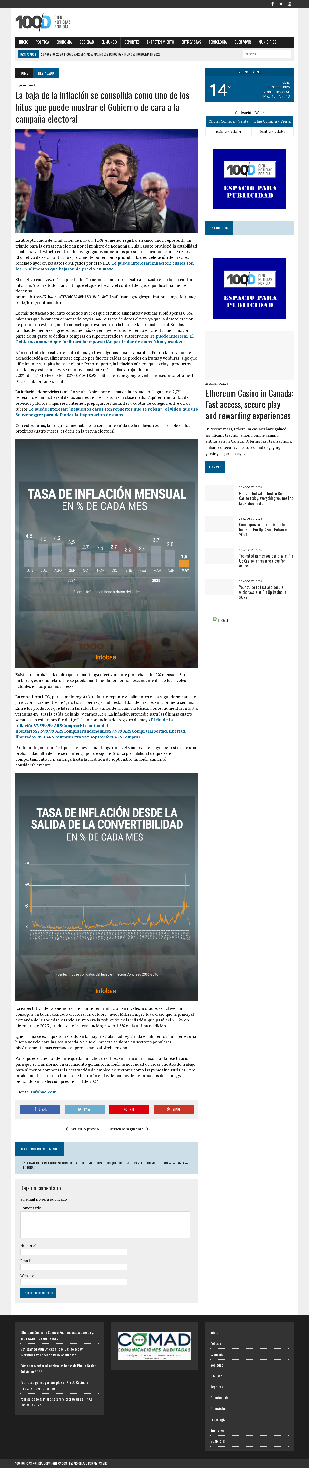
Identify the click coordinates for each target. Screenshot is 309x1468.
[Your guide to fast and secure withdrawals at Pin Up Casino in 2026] (219, 592)
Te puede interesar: (104, 266)
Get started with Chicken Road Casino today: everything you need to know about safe (266, 498)
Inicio (23, 42)
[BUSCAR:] (267, 54)
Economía (64, 42)
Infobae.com (43, 1092)
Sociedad (86, 42)
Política (42, 42)
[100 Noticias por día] (59, 22)
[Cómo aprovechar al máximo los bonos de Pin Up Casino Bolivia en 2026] (219, 529)
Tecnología (218, 42)
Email (25, 1260)
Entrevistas (191, 42)
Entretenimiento (160, 42)
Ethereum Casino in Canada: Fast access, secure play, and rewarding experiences (249, 404)
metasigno (101, 1463)
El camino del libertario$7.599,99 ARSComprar (61, 728)
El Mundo (109, 42)
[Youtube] (290, 3)
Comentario (30, 1208)
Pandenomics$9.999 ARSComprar (115, 731)
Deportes (132, 42)
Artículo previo (84, 1129)
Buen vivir (242, 42)
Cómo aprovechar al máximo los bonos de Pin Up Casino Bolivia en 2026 (263, 530)
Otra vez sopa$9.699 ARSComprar (106, 737)
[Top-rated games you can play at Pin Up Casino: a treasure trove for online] (219, 560)
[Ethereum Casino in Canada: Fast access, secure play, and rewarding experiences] (249, 377)
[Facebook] (272, 3)
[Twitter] (281, 3)
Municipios (267, 42)
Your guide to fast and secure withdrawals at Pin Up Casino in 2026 (262, 592)
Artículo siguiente (127, 1129)
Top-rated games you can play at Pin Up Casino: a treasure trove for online (266, 561)
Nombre (27, 1245)
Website (27, 1275)
